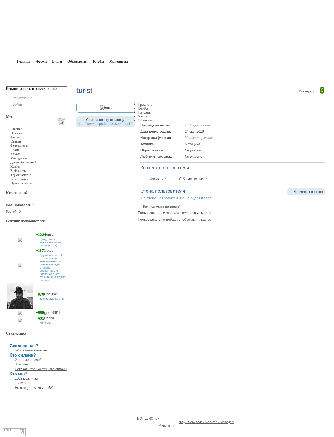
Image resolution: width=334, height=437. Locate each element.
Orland (49, 318)
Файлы (157, 178)
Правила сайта (21, 183)
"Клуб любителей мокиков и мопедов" (206, 422)
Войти (17, 105)
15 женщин (23, 383)
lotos (49, 250)
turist (80, 74)
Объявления (77, 61)
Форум (41, 61)
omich (50, 235)
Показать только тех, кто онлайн (41, 369)
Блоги (57, 61)
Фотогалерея (19, 145)
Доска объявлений (23, 162)
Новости (16, 133)
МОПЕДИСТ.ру (148, 418)
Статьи (15, 141)
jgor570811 (52, 313)
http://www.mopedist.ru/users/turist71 (106, 124)
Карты (15, 166)
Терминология (20, 175)
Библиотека (18, 171)
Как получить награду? (161, 206)
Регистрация (22, 98)
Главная (35, 74)
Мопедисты (118, 61)
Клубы (98, 61)
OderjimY (51, 294)
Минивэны (166, 426)
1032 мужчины (26, 378)
